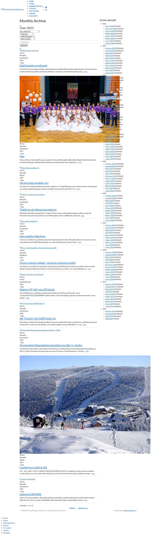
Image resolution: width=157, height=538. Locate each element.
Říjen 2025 (109, 53)
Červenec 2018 (111, 265)
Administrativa (35, 6)
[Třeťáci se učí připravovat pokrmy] (32, 194)
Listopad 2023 (110, 107)
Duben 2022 (109, 152)
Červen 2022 (110, 147)
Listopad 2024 (110, 80)
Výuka (31, 4)
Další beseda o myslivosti (33, 65)
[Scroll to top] (0, 537)
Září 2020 (108, 203)
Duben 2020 (109, 213)
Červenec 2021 (111, 176)
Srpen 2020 (109, 206)
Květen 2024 (110, 90)
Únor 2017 (109, 304)
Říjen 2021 (109, 169)
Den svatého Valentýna (32, 236)
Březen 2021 (110, 186)
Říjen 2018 (109, 257)
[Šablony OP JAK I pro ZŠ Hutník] (31, 274)
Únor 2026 (109, 41)
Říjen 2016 (109, 316)
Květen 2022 (110, 149)
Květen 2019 (110, 238)
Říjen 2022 (109, 139)
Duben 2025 (109, 65)
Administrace (83, 508)
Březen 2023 (110, 124)
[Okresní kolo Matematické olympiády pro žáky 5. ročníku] (40, 330)
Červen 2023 (110, 117)
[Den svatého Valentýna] (29, 221)
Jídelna (32, 13)
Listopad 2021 (110, 166)
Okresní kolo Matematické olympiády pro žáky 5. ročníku (51, 345)
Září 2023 (108, 112)
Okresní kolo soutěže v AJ (34, 182)
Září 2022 (108, 142)
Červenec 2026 (111, 29)
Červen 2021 (110, 179)
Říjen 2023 (109, 110)
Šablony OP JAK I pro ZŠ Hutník (37, 289)
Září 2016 (108, 319)
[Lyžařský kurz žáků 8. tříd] (85, 404)
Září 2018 (108, 260)
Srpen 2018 (109, 262)
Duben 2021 (109, 183)
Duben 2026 (109, 36)
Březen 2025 (110, 68)
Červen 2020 (110, 208)
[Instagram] (46, 10)
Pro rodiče (34, 11)
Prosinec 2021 (110, 164)
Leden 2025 (109, 73)
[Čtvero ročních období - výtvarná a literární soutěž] (38, 248)
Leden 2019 (109, 247)
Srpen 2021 (109, 174)
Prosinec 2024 (110, 78)
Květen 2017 (110, 297)
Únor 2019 (109, 245)
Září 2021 (108, 171)
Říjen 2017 (109, 289)
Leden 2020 (109, 220)
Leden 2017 (109, 306)
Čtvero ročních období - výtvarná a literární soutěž (48, 262)
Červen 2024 (110, 88)
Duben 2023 (109, 122)
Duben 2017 (109, 299)
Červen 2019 (110, 235)
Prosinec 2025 (110, 48)
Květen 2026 (110, 34)
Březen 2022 (110, 154)
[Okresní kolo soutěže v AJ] (29, 168)
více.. (86, 72)
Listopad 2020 (110, 198)
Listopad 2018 (110, 255)
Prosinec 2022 (110, 134)
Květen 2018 (110, 269)
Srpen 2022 (109, 144)
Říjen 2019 (109, 230)
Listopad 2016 (110, 314)
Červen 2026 (110, 31)
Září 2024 (108, 85)
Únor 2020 (109, 218)
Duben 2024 (109, 93)
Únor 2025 (109, 70)
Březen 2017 (110, 301)
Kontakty (33, 16)
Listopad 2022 (110, 137)
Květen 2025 (110, 63)
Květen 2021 (110, 181)
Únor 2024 (109, 97)
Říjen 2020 (109, 201)
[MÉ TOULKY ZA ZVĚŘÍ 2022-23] (32, 303)
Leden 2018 (109, 279)
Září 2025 (108, 56)
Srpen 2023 (109, 115)
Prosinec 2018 (110, 252)
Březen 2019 (110, 242)
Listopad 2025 (110, 51)
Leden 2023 (109, 129)
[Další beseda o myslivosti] (29, 50)
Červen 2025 (110, 61)
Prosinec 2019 (110, 225)
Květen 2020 (110, 211)
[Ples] (70, 109)
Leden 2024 (109, 100)
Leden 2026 (109, 43)
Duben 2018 (109, 272)
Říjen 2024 (109, 83)
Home (31, 1)
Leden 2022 (109, 159)
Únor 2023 (109, 127)
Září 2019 (108, 233)
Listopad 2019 (110, 228)
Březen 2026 (110, 38)
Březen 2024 (110, 95)
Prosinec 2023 (110, 105)
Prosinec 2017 (110, 284)
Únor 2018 (109, 277)
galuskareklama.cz (129, 511)
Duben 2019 (109, 240)
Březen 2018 (110, 274)
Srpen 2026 (109, 26)
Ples (22, 156)
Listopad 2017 (110, 287)
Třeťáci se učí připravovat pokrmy (38, 209)
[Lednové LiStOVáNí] (27, 479)
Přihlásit (72, 508)
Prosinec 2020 (110, 196)
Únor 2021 (109, 188)
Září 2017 (108, 292)
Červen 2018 (110, 267)
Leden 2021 (109, 191)
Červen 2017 (110, 294)
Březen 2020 (110, 215)
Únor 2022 (109, 156)
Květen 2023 (110, 120)
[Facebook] (46, 7)
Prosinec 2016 (110, 311)
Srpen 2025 (109, 58)
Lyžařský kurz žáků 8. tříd (33, 467)
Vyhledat (23, 45)
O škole (32, 8)
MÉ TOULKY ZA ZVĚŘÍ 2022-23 (38, 318)
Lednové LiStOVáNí (30, 494)
